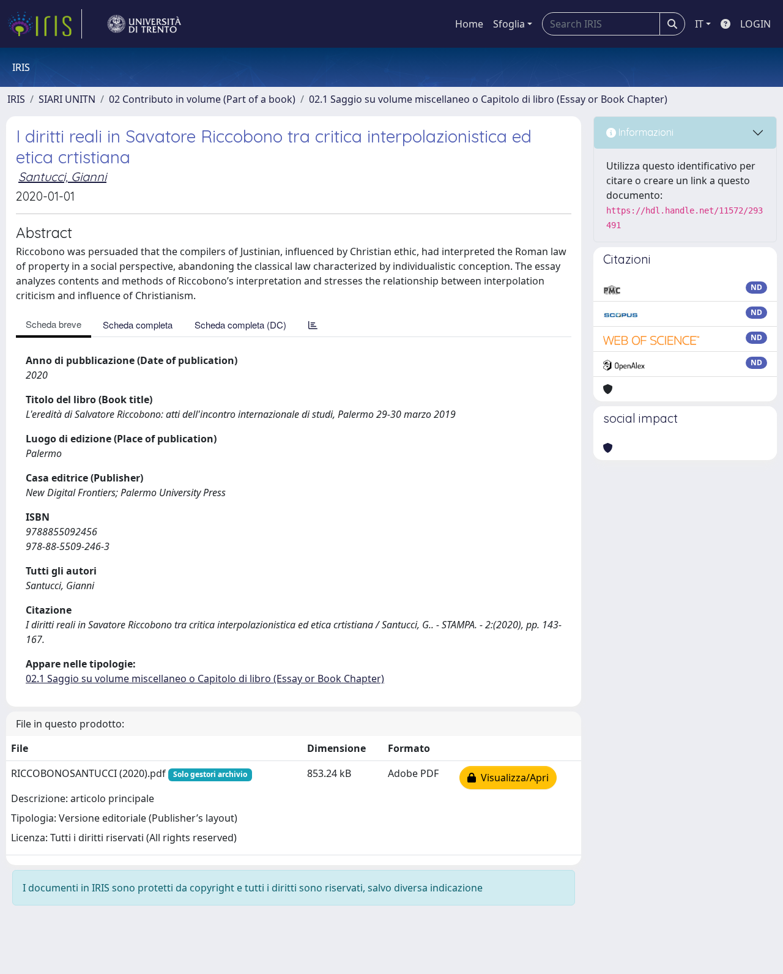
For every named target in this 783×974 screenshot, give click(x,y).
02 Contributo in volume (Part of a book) (202, 99)
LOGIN (755, 24)
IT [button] (699, 24)
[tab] (313, 324)
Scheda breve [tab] (53, 324)
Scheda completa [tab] (138, 324)
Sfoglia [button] (509, 24)
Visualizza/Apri (512, 777)
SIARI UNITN (67, 99)
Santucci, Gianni (62, 176)
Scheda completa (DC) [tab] (240, 324)
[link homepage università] (144, 24)
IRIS (16, 99)
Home (469, 24)
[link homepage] (44, 24)
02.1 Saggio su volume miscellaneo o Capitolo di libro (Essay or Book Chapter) (488, 99)
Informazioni (645, 132)
